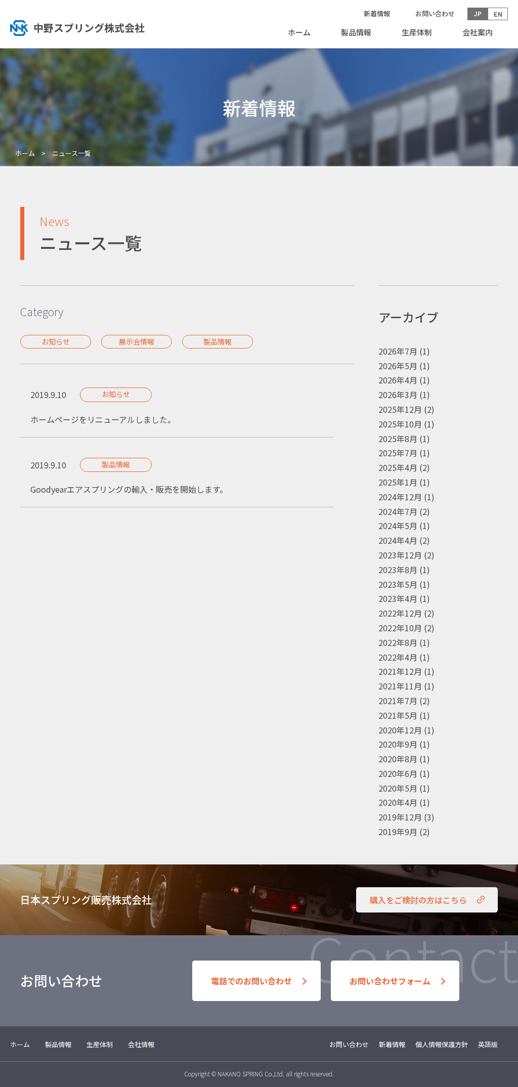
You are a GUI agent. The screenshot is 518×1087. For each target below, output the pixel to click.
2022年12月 (400, 613)
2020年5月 (397, 788)
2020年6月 (397, 773)
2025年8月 (397, 438)
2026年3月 (397, 394)
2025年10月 (400, 424)
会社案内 (477, 32)
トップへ (93, 28)
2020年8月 (397, 759)
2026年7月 (397, 351)
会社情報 (141, 1044)
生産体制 (417, 32)
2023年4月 (397, 598)
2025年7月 (397, 453)
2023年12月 (400, 555)
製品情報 (356, 32)
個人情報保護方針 (441, 1044)
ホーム (299, 32)
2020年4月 (397, 802)
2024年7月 (397, 511)
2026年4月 (397, 380)
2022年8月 (397, 642)
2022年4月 (397, 657)
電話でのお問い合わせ (251, 981)
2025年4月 (397, 467)
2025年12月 (400, 409)
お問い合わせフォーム (390, 981)
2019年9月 (397, 831)
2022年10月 (400, 628)
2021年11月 (400, 686)
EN (498, 14)
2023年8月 (397, 569)
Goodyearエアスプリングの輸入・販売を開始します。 (129, 489)
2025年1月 (397, 482)
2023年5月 (397, 584)
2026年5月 (397, 366)
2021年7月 (397, 700)
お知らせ (55, 341)
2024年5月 (397, 525)
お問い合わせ (435, 13)
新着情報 (377, 13)
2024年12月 (400, 497)
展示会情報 (136, 341)
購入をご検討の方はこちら (418, 900)
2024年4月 (397, 540)
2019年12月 (400, 817)
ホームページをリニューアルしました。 (103, 419)
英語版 (488, 1044)
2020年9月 (397, 744)
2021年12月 (400, 671)
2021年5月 (397, 715)
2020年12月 (400, 730)
